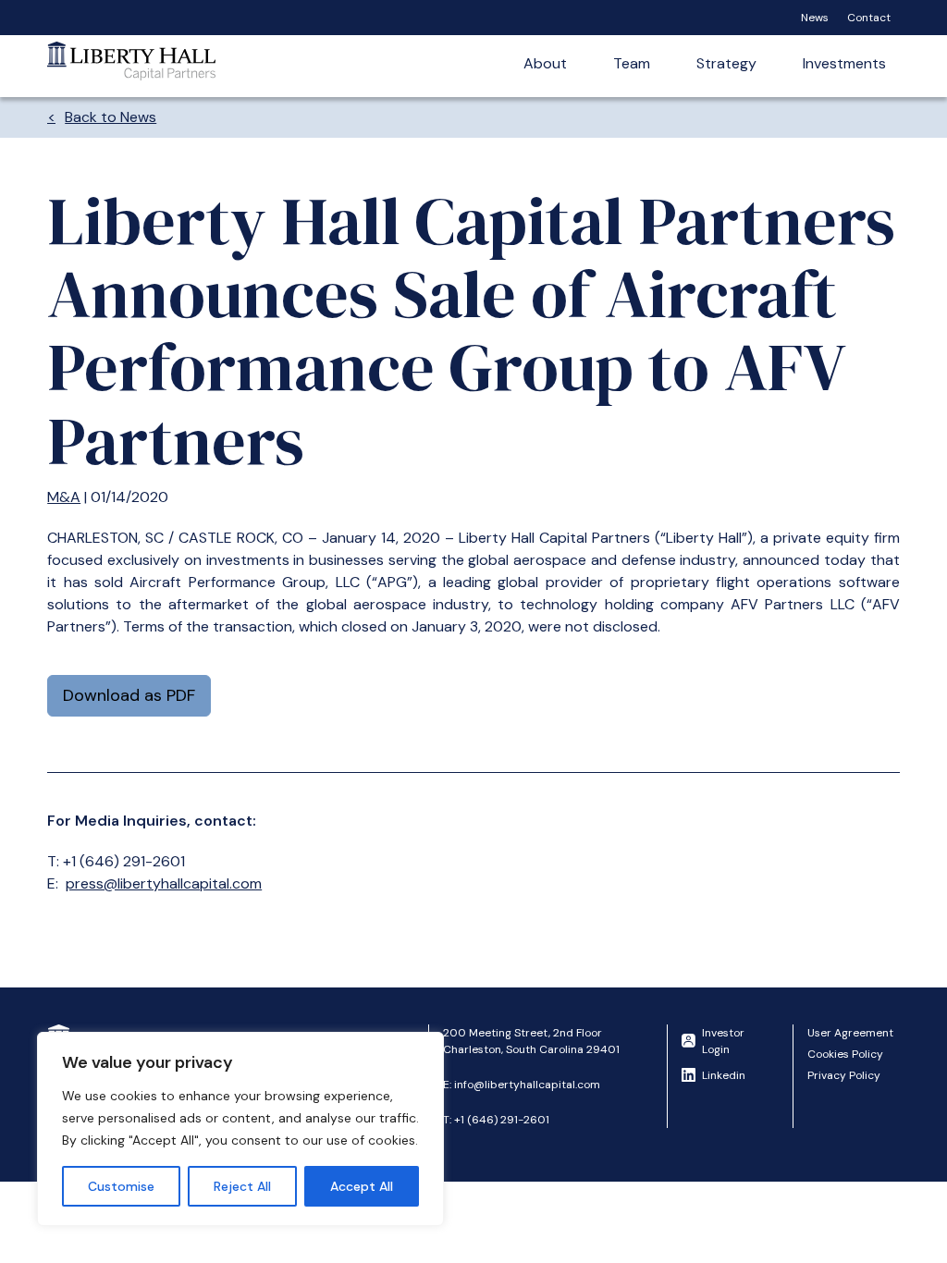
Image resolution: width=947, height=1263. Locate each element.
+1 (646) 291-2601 (501, 1119)
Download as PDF (129, 695)
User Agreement (850, 1032)
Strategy (726, 63)
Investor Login (723, 1041)
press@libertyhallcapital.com (164, 883)
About (545, 63)
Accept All (361, 1186)
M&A (63, 497)
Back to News (110, 117)
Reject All (242, 1186)
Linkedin (723, 1075)
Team (631, 63)
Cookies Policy (845, 1054)
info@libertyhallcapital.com (527, 1084)
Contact (869, 17)
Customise (121, 1186)
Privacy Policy (843, 1075)
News (815, 17)
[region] (240, 1129)
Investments (844, 63)
